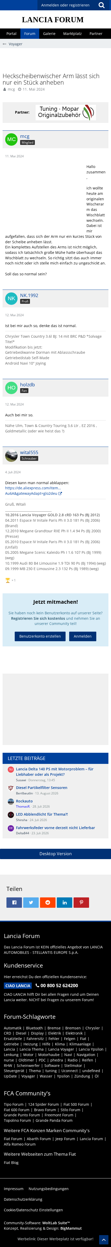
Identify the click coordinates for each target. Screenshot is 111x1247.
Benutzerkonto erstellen (40, 636)
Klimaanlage (80, 1044)
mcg (11, 89)
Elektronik (74, 1033)
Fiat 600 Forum (16, 1109)
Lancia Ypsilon (91, 1049)
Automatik (12, 1027)
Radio (72, 1060)
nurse (9, 1060)
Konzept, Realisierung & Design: (43, 1228)
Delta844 (22, 833)
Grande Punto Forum (22, 1114)
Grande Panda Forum (54, 1120)
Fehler (54, 1038)
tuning (51, 1070)
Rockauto (24, 801)
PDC (42, 1060)
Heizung (30, 1044)
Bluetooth (34, 1027)
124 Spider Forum (43, 1104)
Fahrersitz (35, 1038)
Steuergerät (14, 1070)
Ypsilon (63, 1076)
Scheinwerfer (28, 1065)
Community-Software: (37, 1222)
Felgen (69, 1038)
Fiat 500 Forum (76, 1104)
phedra (56, 1060)
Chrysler (92, 1027)
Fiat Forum (13, 1138)
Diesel (21, 1033)
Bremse (54, 1027)
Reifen (87, 1060)
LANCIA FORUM (53, 19)
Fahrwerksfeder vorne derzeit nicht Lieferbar (55, 827)
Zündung (82, 1076)
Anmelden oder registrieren (65, 5)
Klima (60, 1044)
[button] (101, 5)
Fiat (83, 1038)
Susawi (21, 780)
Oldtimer (26, 1060)
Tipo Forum (13, 1104)
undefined (91, 1070)
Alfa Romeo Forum (20, 1144)
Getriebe (11, 1044)
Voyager (28, 1076)
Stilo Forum (70, 1109)
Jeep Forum (65, 1138)
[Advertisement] (57, 59)
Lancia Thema (32, 1049)
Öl (97, 1076)
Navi (68, 1054)
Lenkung (11, 1054)
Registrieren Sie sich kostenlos (38, 618)
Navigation (86, 1054)
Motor (28, 1054)
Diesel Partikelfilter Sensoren (41, 787)
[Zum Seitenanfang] (103, 1239)
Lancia (9, 1049)
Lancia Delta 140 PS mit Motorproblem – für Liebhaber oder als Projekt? (54, 771)
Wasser (46, 1076)
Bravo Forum (45, 1109)
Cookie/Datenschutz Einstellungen (33, 1209)
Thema (35, 1070)
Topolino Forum (17, 1120)
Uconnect (69, 1070)
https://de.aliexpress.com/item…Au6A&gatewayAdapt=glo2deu (33, 490)
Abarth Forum (39, 1138)
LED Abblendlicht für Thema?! (42, 814)
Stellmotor (73, 1065)
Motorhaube (49, 1054)
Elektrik (54, 1033)
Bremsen (73, 1027)
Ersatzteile (13, 1038)
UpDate (10, 1076)
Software (52, 1065)
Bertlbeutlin (24, 793)
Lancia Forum (91, 1138)
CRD (7, 1033)
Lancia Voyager (61, 1049)
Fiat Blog (11, 1162)
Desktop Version (55, 854)
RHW (8, 1065)
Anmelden (83, 636)
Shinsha (21, 820)
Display (37, 1033)
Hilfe (46, 1044)
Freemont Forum (59, 1114)
